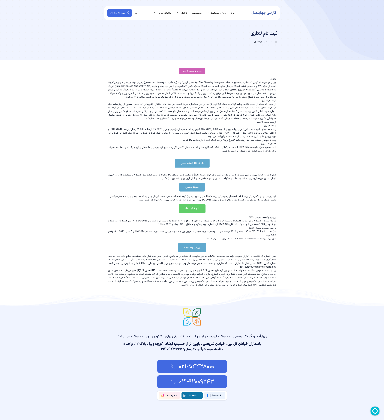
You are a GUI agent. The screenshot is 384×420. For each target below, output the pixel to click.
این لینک (202, 285)
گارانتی (184, 13)
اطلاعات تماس (165, 13)
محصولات (197, 13)
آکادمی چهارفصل (261, 41)
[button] (192, 71)
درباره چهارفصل (218, 13)
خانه (233, 13)
